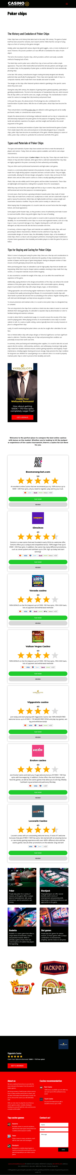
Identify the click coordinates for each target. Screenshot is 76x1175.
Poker (11, 890)
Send (63, 1150)
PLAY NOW (37, 499)
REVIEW (37, 504)
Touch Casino (48, 1099)
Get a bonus (17, 1066)
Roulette (13, 930)
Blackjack (45, 890)
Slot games (46, 930)
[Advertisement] (38, 1014)
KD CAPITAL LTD (57, 1164)
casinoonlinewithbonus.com (16, 1164)
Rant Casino (48, 1087)
